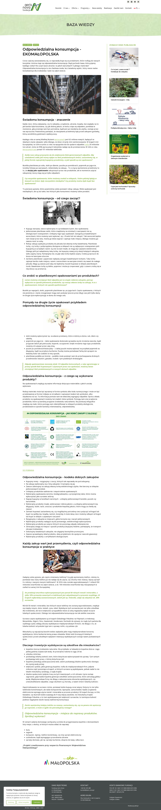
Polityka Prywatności (115, 797)
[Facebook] (128, 1)
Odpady (36, 45)
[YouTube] (135, 1)
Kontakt (128, 8)
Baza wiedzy (97, 8)
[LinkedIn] (138, 1)
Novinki (58, 8)
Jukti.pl (136, 806)
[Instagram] (131, 1)
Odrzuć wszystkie (23, 802)
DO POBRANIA (28, 470)
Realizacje (108, 8)
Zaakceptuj (37, 802)
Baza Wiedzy (27, 45)
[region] (24, 796)
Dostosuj (11, 802)
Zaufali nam (118, 8)
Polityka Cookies (114, 799)
